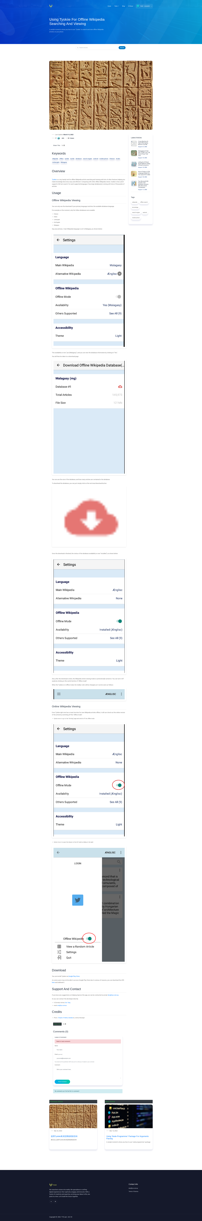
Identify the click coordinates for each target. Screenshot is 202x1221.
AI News (130, 6)
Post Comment (62, 1081)
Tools (115, 6)
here (53, 982)
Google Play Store (74, 976)
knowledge (135, 207)
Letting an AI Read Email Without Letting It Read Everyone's (144, 163)
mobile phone (136, 217)
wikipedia (134, 202)
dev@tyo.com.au (113, 995)
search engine (136, 212)
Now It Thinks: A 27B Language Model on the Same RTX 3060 (144, 173)
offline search (144, 202)
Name (56, 1045)
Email (58, 1054)
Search (122, 47)
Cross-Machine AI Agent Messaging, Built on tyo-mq (143, 143)
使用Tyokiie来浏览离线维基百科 (64, 1136)
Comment (57, 1065)
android (145, 212)
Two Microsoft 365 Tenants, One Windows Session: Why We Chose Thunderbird (143, 184)
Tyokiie (54, 179)
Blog (123, 6)
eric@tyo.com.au (62, 1005)
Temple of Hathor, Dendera (65, 1017)
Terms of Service (133, 1191)
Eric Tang (67, 1002)
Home (109, 6)
